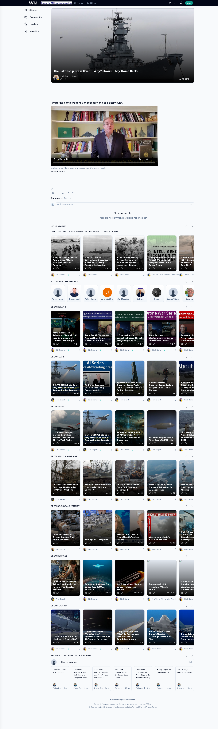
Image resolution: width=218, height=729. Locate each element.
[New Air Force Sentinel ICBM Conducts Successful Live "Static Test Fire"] (194, 253)
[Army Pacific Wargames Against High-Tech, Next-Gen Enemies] (97, 329)
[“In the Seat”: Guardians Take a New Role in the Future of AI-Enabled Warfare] (65, 578)
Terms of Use (137, 707)
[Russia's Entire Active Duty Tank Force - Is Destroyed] (129, 478)
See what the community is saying (71, 655)
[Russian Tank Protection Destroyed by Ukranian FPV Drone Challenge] (65, 478)
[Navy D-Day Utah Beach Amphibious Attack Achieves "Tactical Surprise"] (65, 253)
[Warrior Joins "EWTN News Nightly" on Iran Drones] (129, 528)
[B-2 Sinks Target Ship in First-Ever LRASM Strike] (161, 428)
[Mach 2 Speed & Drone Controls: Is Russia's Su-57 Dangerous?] (161, 478)
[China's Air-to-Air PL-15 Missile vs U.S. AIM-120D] (65, 627)
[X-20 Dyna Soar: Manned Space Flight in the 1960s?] (129, 578)
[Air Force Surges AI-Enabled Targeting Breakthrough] (97, 378)
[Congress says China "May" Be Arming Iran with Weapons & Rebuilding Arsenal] (129, 627)
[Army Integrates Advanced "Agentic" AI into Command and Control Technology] (65, 329)
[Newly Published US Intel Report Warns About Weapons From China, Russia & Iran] (161, 253)
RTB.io (148, 704)
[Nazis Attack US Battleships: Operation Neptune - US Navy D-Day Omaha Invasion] (97, 253)
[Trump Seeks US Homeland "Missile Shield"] (161, 578)
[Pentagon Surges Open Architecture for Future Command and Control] (194, 329)
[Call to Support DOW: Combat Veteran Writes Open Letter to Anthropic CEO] (194, 528)
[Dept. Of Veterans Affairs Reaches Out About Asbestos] (65, 528)
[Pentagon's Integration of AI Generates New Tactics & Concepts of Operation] (129, 428)
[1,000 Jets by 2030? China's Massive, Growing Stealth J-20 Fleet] (161, 627)
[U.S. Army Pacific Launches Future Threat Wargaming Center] (129, 329)
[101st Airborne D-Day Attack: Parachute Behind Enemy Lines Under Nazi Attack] (129, 253)
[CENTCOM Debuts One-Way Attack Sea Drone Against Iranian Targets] (65, 378)
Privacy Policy (151, 707)
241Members (79, 3)
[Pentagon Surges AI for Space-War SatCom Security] (97, 578)
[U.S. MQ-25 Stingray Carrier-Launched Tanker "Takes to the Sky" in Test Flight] (65, 428)
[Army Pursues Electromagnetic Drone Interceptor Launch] (161, 329)
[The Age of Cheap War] (97, 528)
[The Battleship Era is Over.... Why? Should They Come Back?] (122, 45)
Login (189, 3)
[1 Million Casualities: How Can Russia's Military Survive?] (97, 478)
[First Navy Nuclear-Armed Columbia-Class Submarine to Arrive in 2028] (194, 428)
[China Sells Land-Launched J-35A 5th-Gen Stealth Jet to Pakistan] (194, 627)
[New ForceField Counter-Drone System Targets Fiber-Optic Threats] (161, 378)
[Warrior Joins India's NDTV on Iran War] (161, 528)
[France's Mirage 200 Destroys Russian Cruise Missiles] (194, 478)
